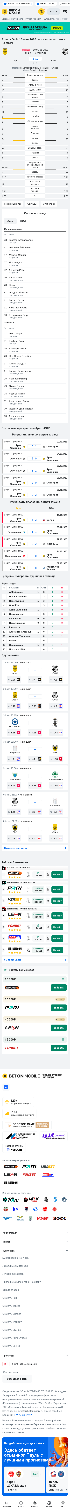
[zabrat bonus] (59, 987)
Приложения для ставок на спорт (21, 1281)
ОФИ (51, 508)
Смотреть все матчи (16, 848)
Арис (18, 508)
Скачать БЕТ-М (11, 1345)
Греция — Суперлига (44, 19)
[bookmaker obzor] (48, 874)
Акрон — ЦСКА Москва (19, 3)
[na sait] (57, 874)
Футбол (28, 19)
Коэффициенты (12, 203)
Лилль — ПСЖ (47, 3)
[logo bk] (11, 987)
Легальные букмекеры (15, 1265)
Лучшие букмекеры (13, 1273)
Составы (31, 203)
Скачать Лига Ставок (14, 1337)
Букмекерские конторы (15, 1257)
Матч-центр (17, 19)
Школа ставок (10, 1289)
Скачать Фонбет (12, 1321)
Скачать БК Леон (12, 1329)
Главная (6, 19)
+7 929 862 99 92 (23, 1415)
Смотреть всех (12, 959)
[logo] (11, 11)
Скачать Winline (11, 1305)
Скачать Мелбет (11, 1313)
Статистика (49, 203)
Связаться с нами (17, 1379)
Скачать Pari (9, 1297)
